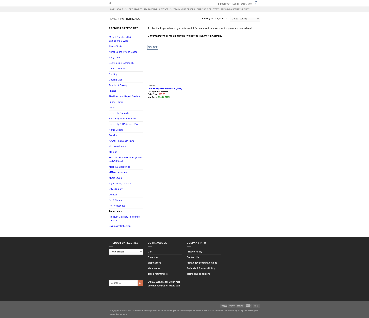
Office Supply (116, 189)
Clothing (113, 74)
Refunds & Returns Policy (235, 9)
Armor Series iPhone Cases (123, 52)
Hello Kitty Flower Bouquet (122, 118)
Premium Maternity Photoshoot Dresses (124, 219)
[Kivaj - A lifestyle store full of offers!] (184, 3)
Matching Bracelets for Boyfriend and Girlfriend (125, 159)
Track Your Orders (184, 9)
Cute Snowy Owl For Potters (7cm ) (165, 88)
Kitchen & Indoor (117, 146)
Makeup (113, 152)
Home (112, 9)
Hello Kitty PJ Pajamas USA (123, 124)
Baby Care (114, 57)
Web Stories (135, 9)
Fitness (112, 91)
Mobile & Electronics (119, 167)
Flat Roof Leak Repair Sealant (124, 96)
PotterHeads (116, 211)
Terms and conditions (198, 274)
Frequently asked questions (202, 263)
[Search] (110, 3)
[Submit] (140, 283)
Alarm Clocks (116, 46)
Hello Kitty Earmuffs (119, 113)
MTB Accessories (118, 172)
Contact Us (165, 9)
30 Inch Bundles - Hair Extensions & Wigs (120, 39)
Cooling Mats (115, 79)
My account (150, 9)
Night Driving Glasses (120, 183)
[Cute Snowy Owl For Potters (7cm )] (165, 62)
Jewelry (113, 135)
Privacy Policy (194, 251)
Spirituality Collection (120, 226)
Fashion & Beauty (118, 85)
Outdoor (113, 194)
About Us (122, 9)
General (113, 107)
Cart (150, 251)
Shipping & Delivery (208, 9)
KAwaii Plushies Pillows (121, 141)
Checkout (153, 257)
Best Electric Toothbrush (121, 63)
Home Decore (116, 130)
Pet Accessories (117, 206)
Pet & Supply (115, 200)
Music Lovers (115, 178)
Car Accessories (117, 68)
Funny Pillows (116, 102)
